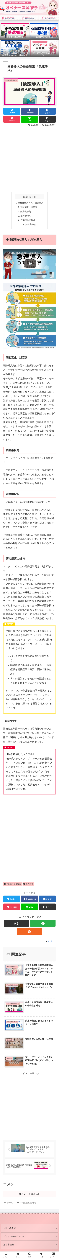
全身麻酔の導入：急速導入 (30, 203)
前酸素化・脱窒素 (28, 207)
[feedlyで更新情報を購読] (43, 923)
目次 (25, 196)
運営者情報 (8, 1244)
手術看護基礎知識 (13, 884)
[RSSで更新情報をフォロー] (29, 931)
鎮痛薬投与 (25, 211)
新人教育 (29, 884)
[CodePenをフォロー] (16, 923)
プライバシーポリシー (14, 1236)
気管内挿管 (30, 224)
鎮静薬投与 (25, 216)
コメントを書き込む (29, 1194)
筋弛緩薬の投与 (27, 220)
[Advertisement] (29, 159)
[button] (53, 643)
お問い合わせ (9, 1228)
